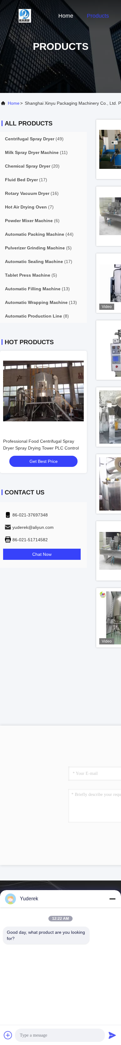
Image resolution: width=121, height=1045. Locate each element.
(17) (26, 179)
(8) (37, 316)
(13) (37, 288)
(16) (32, 193)
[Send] (112, 1035)
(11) (36, 152)
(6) (32, 220)
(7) (29, 206)
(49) (34, 138)
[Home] (24, 15)
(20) (32, 166)
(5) (38, 247)
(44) (39, 234)
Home (65, 16)
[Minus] (112, 898)
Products (98, 16)
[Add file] (8, 1035)
